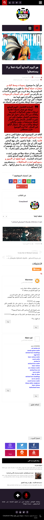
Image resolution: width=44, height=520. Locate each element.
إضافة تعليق (35, 405)
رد (8, 321)
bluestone (29, 279)
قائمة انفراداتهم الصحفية (31, 137)
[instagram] (16, 512)
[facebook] (27, 512)
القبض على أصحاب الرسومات (16, 94)
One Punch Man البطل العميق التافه (22, 49)
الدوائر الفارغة (38, 465)
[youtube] (20, 512)
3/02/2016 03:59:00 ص (27, 340)
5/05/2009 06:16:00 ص (27, 282)
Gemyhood (38, 243)
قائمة (39, 140)
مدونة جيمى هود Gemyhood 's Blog (13, 516)
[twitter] (23, 512)
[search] (4, 2)
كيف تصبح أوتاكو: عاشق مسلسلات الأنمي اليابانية (20, 473)
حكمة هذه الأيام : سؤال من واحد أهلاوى (31, 483)
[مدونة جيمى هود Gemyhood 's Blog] (23, 14)
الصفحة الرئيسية (35, 80)
